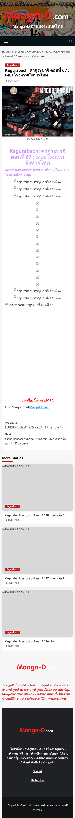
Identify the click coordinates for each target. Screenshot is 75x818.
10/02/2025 (13, 81)
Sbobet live (37, 780)
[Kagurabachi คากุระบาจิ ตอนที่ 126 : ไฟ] (37, 613)
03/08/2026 (13, 583)
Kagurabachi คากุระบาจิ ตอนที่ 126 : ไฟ (29, 641)
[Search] (71, 41)
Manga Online (39, 407)
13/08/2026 (13, 520)
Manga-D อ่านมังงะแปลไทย (37, 26)
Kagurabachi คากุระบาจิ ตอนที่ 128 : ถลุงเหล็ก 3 (34, 515)
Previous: (34, 425)
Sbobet (37, 771)
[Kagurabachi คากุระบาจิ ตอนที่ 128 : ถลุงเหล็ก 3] (37, 487)
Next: (36, 439)
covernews (53, 805)
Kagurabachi (12, 65)
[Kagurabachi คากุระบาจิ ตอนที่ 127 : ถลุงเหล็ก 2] (37, 550)
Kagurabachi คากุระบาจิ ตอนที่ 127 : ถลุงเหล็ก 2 (34, 578)
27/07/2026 (13, 646)
